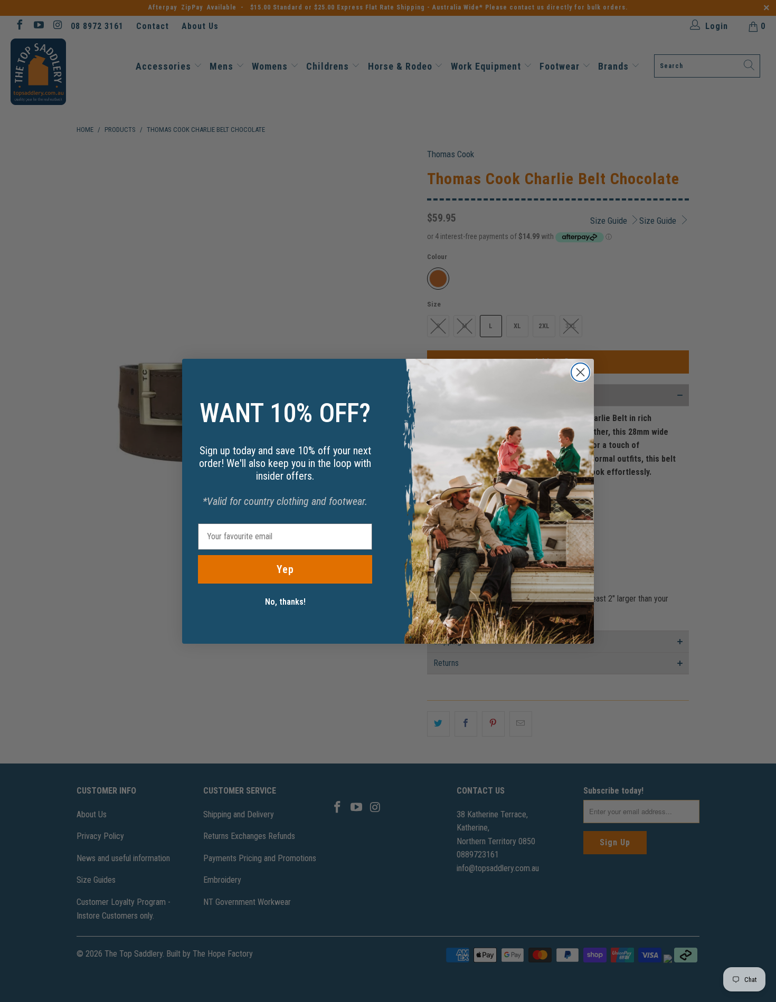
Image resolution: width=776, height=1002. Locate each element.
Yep (285, 569)
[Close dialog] (580, 372)
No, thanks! (285, 602)
